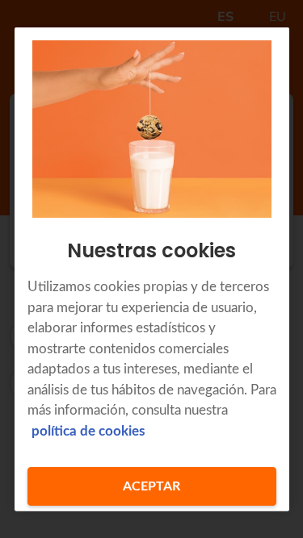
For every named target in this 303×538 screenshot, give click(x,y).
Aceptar (151, 486)
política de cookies (88, 430)
